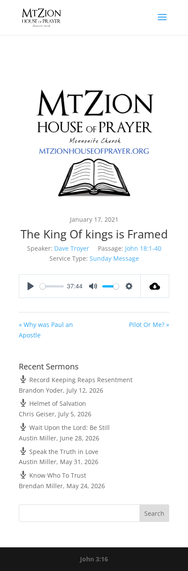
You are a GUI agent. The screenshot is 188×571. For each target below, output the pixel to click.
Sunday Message (114, 258)
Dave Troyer (71, 248)
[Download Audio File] (155, 286)
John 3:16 (94, 559)
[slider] (52, 286)
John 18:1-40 (143, 248)
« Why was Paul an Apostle (46, 329)
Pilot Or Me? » (149, 324)
